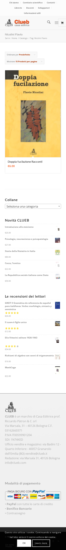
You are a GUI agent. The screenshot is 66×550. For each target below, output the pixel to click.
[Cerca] (47, 23)
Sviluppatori (44, 7)
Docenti (30, 7)
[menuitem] (14, 3)
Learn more (41, 543)
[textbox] (33, 206)
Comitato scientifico (33, 2)
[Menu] (56, 22)
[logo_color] (27, 23)
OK (24, 543)
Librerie (18, 7)
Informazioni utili (32, 13)
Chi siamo (14, 2)
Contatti (51, 2)
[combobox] (33, 206)
